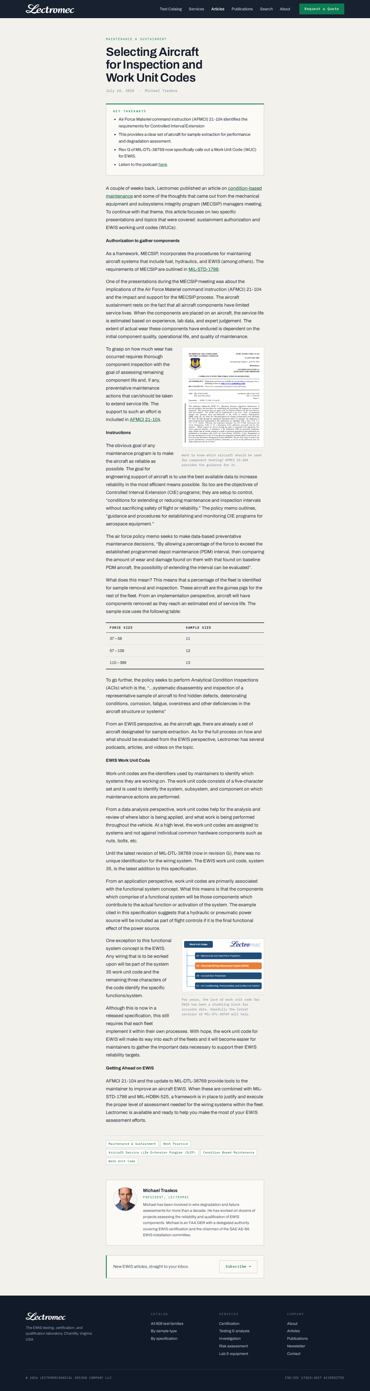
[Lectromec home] (50, 9)
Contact (293, 1354)
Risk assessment (233, 1346)
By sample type (164, 1331)
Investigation (230, 1339)
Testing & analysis (234, 1331)
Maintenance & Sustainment (132, 1144)
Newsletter (296, 1346)
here (162, 164)
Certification (229, 1324)
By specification (164, 1339)
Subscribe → (238, 1266)
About (285, 9)
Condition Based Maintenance (228, 1152)
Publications (242, 9)
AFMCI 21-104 (145, 419)
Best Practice (175, 1144)
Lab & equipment (233, 1354)
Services (196, 9)
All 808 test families (167, 1324)
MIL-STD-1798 (204, 269)
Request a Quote (321, 9)
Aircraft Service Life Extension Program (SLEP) (152, 1152)
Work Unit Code (122, 1161)
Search (266, 9)
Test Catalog (171, 9)
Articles (218, 9)
